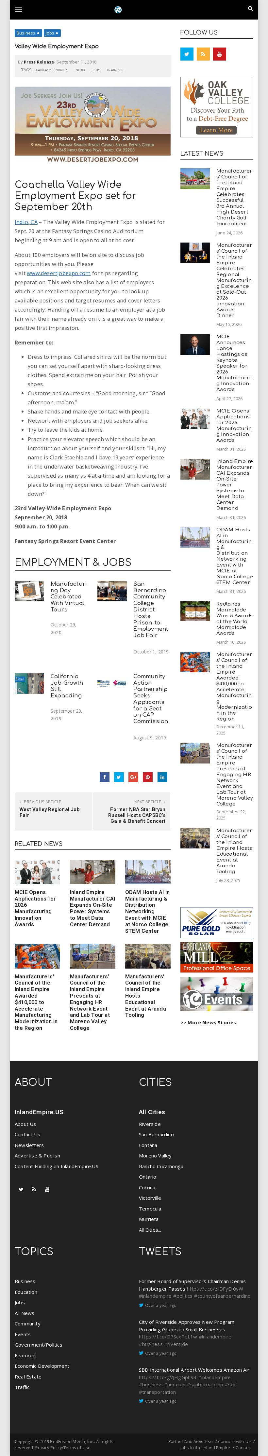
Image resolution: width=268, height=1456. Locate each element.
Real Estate (28, 1376)
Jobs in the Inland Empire (205, 1447)
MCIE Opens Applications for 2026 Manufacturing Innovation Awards (35, 908)
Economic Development (42, 1366)
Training (115, 69)
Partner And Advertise (190, 1441)
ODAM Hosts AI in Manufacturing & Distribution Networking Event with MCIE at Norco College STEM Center (147, 911)
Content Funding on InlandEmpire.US (56, 1166)
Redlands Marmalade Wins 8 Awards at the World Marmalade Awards (234, 618)
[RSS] (203, 54)
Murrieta (149, 1219)
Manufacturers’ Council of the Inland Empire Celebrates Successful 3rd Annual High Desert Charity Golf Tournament (234, 197)
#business (151, 1344)
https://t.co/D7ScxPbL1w (168, 1336)
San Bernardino (156, 1134)
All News (25, 1313)
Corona (147, 1187)
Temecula (150, 1208)
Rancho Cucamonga (161, 1166)
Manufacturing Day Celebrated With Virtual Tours (69, 597)
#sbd (231, 1384)
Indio (80, 69)
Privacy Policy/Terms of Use (63, 1447)
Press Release (39, 62)
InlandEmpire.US (39, 1112)
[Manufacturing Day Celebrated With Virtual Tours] (29, 591)
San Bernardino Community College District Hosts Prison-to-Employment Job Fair (150, 609)
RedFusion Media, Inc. (72, 1441)
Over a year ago (160, 1305)
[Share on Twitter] (119, 777)
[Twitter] (186, 54)
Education (26, 1292)
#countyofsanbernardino (222, 1296)
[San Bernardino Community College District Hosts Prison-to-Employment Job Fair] (112, 591)
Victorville (150, 1198)
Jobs (50, 33)
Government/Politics (38, 1344)
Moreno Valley (155, 1155)
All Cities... (150, 1229)
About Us (25, 1124)
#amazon (174, 1384)
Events (23, 1334)
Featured (25, 1355)
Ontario (147, 1176)
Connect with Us (234, 1441)
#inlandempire (155, 1296)
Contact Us (27, 1134)
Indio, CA (26, 222)
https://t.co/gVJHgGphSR (168, 1377)
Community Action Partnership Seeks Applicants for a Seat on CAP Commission (150, 699)
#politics (183, 1296)
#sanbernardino (205, 1384)
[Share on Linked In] (162, 777)
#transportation (157, 1392)
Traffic (22, 1387)
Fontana (148, 1145)
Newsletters (29, 1145)
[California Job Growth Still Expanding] (29, 683)
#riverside (176, 1344)
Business (26, 33)
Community (28, 1323)
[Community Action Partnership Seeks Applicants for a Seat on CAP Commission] (112, 683)
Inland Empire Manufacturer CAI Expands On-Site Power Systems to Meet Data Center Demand (92, 908)
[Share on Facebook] (104, 777)
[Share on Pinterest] (148, 777)
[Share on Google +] (133, 777)
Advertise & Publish (37, 1155)
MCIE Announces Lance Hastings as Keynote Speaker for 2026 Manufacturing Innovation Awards (234, 363)
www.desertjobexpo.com (59, 273)
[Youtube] (219, 54)
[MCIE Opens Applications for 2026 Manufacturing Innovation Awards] (37, 872)
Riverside (150, 1124)
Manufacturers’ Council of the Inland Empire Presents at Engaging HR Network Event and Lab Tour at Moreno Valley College (90, 1002)
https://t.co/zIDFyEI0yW (215, 1288)
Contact (243, 1447)
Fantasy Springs (52, 69)
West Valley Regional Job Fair (50, 812)
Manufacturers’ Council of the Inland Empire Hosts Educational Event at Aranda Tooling (234, 851)
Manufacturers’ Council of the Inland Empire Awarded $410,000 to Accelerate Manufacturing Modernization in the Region (36, 1002)
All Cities (152, 1112)
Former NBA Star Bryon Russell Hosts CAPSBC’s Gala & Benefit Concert (136, 815)
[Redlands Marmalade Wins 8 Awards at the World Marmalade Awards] (195, 611)
